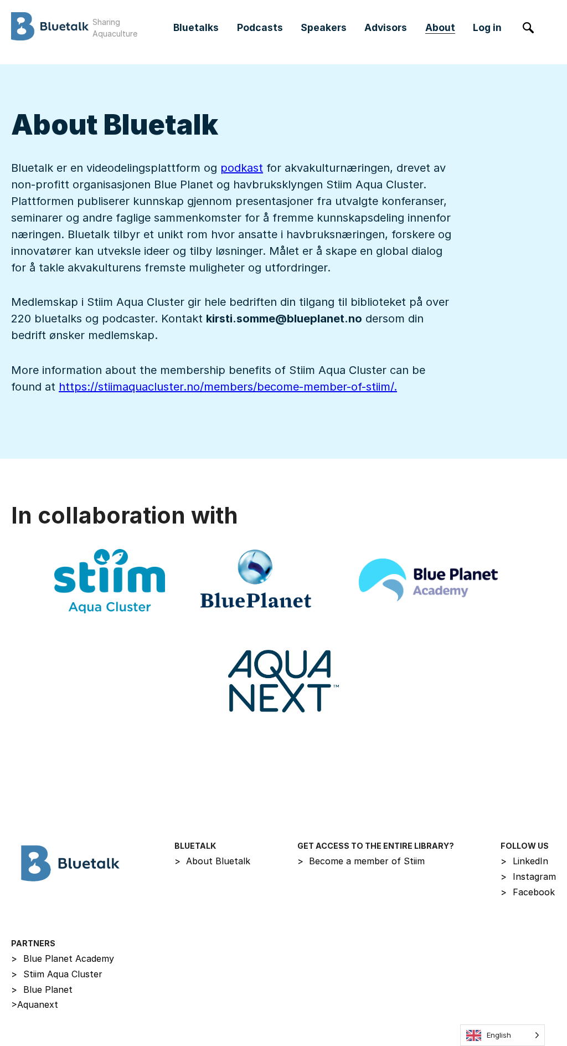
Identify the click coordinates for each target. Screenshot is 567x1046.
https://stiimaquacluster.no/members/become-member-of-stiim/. (228, 386)
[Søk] (528, 28)
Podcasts (260, 27)
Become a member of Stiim (361, 860)
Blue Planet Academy (62, 958)
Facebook (528, 892)
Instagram (528, 876)
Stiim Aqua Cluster (56, 974)
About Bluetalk (212, 860)
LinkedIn (524, 860)
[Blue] (255, 581)
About (440, 27)
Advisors (385, 27)
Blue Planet (42, 989)
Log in (487, 27)
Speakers (324, 27)
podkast (241, 168)
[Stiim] (109, 581)
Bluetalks (196, 27)
